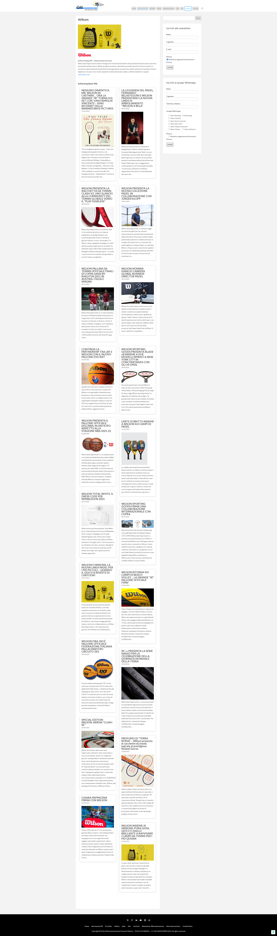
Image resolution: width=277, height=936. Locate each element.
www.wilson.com (84, 75)
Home (134, 8)
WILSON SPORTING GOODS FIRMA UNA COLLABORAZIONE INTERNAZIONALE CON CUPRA (136, 509)
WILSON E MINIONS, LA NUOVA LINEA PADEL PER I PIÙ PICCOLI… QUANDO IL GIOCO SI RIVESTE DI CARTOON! (97, 570)
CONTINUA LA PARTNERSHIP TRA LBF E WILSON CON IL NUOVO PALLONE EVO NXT (96, 353)
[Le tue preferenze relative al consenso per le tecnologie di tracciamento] (273, 932)
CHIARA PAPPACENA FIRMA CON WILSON (94, 799)
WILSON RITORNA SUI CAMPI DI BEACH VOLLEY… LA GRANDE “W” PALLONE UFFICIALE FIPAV (137, 577)
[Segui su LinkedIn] (136, 920)
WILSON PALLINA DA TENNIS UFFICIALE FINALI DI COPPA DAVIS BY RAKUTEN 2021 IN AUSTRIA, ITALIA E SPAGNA (97, 275)
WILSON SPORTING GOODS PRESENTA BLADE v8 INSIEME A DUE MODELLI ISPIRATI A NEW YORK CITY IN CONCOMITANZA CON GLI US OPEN (137, 357)
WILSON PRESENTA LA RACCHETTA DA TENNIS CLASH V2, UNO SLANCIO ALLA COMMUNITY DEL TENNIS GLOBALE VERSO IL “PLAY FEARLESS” (97, 195)
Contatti (195, 8)
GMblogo (188, 8)
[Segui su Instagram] (145, 920)
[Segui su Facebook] (132, 920)
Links (177, 8)
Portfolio (152, 8)
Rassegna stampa (168, 8)
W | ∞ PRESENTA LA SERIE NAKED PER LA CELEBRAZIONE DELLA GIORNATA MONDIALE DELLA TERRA (137, 656)
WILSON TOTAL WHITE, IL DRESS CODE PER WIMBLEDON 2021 (97, 496)
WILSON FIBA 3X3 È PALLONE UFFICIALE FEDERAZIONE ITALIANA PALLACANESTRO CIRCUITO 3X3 (96, 646)
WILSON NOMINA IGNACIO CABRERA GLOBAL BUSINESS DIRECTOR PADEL (133, 272)
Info (182, 8)
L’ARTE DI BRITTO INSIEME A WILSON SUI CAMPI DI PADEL (137, 424)
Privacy (169, 57)
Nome (168, 34)
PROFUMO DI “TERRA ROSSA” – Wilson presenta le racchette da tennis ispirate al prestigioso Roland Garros (136, 743)
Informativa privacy (173, 926)
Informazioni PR (143, 8)
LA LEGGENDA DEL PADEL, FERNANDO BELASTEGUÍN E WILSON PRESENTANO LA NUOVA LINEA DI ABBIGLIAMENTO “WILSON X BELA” (137, 98)
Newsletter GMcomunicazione (153, 926)
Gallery (159, 8)
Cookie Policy (187, 926)
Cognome (170, 42)
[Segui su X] (127, 920)
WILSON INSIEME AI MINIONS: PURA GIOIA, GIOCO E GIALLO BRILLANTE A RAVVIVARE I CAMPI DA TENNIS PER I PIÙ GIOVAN (137, 832)
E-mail (168, 49)
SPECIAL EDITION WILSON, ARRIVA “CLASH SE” (96, 722)
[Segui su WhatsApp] (149, 920)
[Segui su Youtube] (140, 920)
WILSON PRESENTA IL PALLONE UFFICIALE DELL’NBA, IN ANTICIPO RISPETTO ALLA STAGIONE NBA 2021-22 (96, 425)
